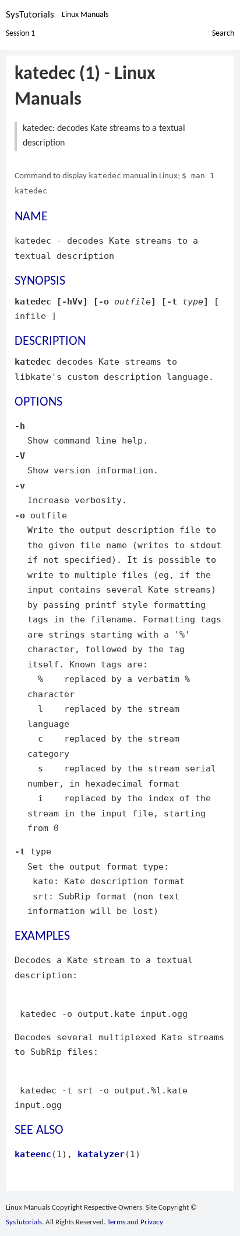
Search (223, 33)
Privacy (151, 1222)
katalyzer (101, 1154)
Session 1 (20, 33)
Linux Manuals (85, 15)
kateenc (33, 1154)
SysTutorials (30, 15)
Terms (116, 1222)
